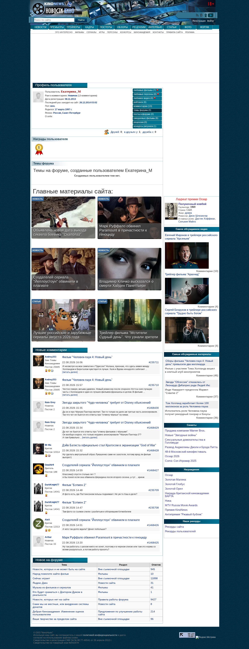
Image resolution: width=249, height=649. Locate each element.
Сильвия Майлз (187, 221)
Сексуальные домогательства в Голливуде (185, 441)
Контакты (158, 32)
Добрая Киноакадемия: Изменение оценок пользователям (58, 613)
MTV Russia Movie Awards (181, 505)
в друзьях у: (131, 131)
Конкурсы (125, 32)
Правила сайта (174, 32)
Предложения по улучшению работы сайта (120, 613)
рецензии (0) (140, 122)
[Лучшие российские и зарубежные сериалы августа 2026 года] (63, 320)
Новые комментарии (51, 350)
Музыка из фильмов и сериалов (52, 587)
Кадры (89, 27)
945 (153, 569)
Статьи (171, 27)
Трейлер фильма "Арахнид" (182, 274)
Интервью (155, 27)
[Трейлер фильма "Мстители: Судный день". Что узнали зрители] (129, 320)
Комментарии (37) (207, 396)
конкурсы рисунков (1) (145, 126)
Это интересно (64, 32)
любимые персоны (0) (145, 94)
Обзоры (122, 27)
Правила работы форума (113, 599)
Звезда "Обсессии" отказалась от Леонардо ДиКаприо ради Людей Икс (188, 384)
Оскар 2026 (172, 456)
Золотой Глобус (175, 484)
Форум (204, 27)
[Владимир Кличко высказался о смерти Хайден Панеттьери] (129, 269)
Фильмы (79, 32)
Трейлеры (73, 27)
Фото (188, 27)
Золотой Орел (174, 488)
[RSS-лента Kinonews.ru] (197, 15)
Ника (168, 500)
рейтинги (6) (140, 102)
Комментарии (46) (207, 375)
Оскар (169, 475)
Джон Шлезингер (198, 215)
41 (152, 587)
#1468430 (153, 407)
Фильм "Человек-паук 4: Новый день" (87, 357)
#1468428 (153, 450)
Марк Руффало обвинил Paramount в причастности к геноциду (104, 537)
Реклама (189, 32)
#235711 (154, 362)
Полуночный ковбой (192, 204)
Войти (210, 21)
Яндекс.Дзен (40, 582)
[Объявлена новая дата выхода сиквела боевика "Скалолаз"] (63, 218)
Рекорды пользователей (180, 531)
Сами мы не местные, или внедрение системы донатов (61, 605)
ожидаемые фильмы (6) (146, 118)
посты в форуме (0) (144, 114)
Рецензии (138, 27)
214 (153, 611)
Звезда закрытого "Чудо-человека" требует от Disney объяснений (106, 402)
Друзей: (115, 131)
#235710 (154, 385)
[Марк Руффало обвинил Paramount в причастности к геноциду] (129, 218)
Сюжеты (192, 425)
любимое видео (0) (144, 98)
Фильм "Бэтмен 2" (74, 485)
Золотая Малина (175, 479)
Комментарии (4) (208, 306)
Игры (102, 32)
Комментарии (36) (207, 417)
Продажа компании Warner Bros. (185, 430)
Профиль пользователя (53, 85)
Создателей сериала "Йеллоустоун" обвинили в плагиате (101, 465)
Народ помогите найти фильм (51, 573)
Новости (40, 27)
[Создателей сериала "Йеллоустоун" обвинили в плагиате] (63, 269)
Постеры (106, 27)
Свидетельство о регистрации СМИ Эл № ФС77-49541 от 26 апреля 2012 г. (72, 640)
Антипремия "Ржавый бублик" (183, 514)
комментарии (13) (143, 106)
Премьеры (57, 27)
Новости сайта (106, 582)
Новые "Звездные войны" (181, 435)
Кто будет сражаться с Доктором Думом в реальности (57, 593)
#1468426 (153, 525)
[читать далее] (70, 372)
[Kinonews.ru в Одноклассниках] (206, 15)
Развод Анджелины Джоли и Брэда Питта (191, 447)
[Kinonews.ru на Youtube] (210, 15)
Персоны (112, 32)
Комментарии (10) (207, 271)
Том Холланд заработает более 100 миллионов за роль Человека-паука (187, 405)
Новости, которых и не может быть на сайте (59, 569)
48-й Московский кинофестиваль (185, 451)
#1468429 (153, 427)
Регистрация (199, 21)
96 (152, 618)
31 (152, 582)
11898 (154, 578)
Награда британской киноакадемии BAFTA (187, 495)
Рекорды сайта (174, 526)
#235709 (154, 490)
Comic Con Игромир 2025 (180, 460)
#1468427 (153, 470)
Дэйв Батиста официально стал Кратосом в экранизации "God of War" (109, 445)
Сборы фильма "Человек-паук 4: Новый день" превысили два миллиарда (189, 362)
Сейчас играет (41, 578)
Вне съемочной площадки (113, 569)
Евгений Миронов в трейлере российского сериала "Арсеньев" (191, 237)
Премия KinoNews (176, 509)
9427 (153, 599)
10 (152, 573)
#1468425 (153, 542)
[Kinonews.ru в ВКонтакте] (202, 15)
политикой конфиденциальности (100, 635)
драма (188, 212)
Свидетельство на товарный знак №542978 (56, 643)
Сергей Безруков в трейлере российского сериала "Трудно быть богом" (191, 311)
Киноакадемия (142, 32)
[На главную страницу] (54, 7)
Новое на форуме (49, 560)
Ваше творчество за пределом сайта (55, 618)
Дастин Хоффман (205, 218)
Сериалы (91, 32)
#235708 (154, 507)
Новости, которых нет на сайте (51, 599)
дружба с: (148, 131)
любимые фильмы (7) (145, 90)
